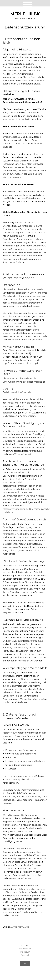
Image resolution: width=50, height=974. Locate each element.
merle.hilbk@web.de (20, 392)
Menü (25, 3)
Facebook (25, 955)
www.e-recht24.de (19, 927)
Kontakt (25, 945)
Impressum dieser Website (16, 119)
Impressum (25, 952)
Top (25, 963)
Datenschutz (25, 948)
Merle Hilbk (25, 13)
